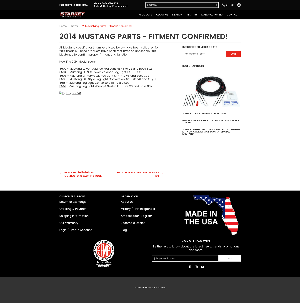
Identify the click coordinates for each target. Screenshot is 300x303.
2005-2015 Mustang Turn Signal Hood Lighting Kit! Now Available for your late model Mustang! (211, 131)
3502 (62, 69)
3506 (62, 79)
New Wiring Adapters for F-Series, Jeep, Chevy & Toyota (210, 121)
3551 (62, 86)
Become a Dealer (133, 223)
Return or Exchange (72, 202)
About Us (127, 202)
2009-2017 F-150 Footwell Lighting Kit (205, 113)
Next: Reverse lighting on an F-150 (138, 174)
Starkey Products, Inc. (146, 287)
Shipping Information (74, 216)
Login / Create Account (75, 230)
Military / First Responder (138, 209)
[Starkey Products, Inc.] (72, 14)
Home (63, 26)
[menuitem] (227, 5)
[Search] (216, 5)
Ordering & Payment (73, 209)
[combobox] (180, 5)
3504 (63, 72)
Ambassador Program (136, 216)
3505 (63, 76)
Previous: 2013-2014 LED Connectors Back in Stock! (83, 174)
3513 (62, 83)
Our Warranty (68, 223)
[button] (190, 267)
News (74, 26)
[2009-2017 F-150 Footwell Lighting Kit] (211, 91)
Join (233, 54)
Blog (124, 230)
